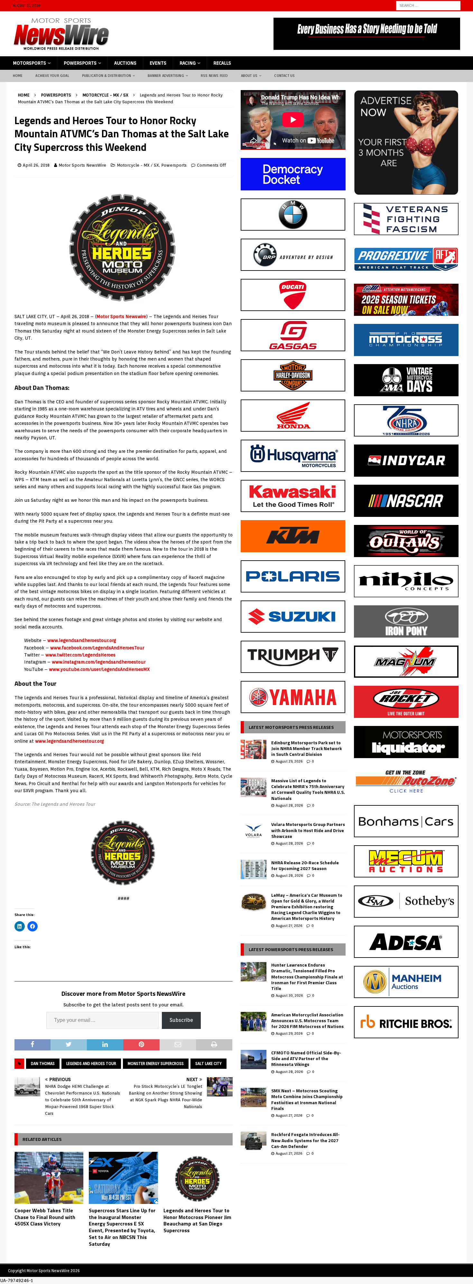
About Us (249, 75)
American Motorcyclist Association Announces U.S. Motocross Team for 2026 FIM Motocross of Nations (307, 1020)
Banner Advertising (166, 75)
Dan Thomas (43, 1063)
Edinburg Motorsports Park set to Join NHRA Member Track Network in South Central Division (306, 748)
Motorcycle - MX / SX (138, 165)
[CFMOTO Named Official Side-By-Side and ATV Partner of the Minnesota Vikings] (253, 1059)
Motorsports (29, 63)
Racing (188, 63)
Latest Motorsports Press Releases (291, 727)
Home (18, 75)
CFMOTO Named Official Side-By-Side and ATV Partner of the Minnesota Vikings (306, 1058)
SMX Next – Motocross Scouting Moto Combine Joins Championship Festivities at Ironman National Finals (307, 1099)
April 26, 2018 (36, 165)
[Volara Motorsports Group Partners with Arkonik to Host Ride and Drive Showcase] (253, 831)
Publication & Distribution (106, 75)
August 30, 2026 (289, 995)
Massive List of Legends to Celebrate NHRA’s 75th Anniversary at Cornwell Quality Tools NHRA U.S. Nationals (308, 789)
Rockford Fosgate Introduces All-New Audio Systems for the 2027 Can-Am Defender (305, 1140)
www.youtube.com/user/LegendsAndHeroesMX (99, 669)
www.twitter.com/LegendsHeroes (80, 654)
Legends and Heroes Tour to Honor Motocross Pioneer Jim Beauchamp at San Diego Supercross (197, 1220)
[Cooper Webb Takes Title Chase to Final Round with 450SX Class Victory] (49, 1178)
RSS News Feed (214, 75)
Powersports (80, 63)
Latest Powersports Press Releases (291, 949)
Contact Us (284, 75)
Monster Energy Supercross (156, 1063)
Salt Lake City (208, 1063)
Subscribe (181, 1020)
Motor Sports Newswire (121, 316)
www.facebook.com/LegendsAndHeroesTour (97, 647)
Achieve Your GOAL (52, 75)
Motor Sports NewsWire (82, 165)
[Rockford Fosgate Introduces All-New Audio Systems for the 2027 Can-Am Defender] (253, 1141)
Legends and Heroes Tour (91, 1063)
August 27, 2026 (289, 925)
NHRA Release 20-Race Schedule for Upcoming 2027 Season (305, 865)
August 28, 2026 (289, 805)
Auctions (125, 63)
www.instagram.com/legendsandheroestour (98, 662)
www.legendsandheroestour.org (81, 640)
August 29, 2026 (289, 761)
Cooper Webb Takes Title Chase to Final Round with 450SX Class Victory (44, 1217)
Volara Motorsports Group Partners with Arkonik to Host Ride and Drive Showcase (308, 830)
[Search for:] (428, 5)
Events (158, 63)
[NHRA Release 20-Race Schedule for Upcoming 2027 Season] (253, 869)
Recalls (222, 63)
